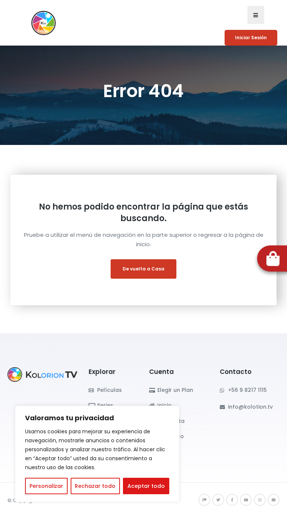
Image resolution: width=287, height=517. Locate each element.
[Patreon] (204, 500)
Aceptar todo (146, 486)
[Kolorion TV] (42, 374)
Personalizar (46, 486)
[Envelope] (274, 500)
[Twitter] (218, 500)
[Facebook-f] (232, 500)
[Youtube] (246, 500)
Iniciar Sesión (251, 37)
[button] (255, 15)
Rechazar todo (95, 486)
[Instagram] (260, 500)
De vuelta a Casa (143, 269)
